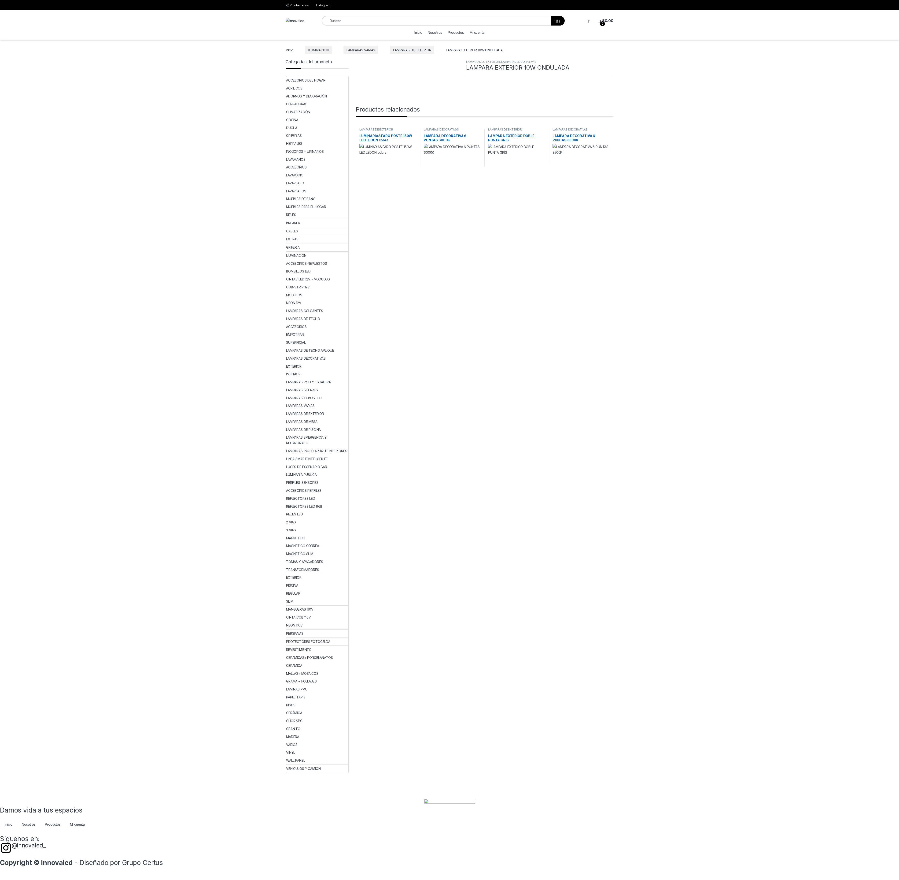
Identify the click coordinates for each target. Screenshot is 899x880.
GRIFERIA (293, 247)
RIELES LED (294, 514)
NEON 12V (293, 303)
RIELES (291, 215)
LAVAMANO (294, 175)
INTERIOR (293, 374)
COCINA (292, 120)
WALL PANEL (295, 760)
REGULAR (293, 593)
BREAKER (293, 223)
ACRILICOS (294, 88)
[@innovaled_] (6, 848)
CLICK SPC (294, 721)
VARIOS (292, 745)
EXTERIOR (294, 366)
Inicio (418, 32)
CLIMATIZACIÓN (298, 112)
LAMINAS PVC (296, 689)
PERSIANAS (294, 633)
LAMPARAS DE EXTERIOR (412, 50)
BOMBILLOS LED (298, 271)
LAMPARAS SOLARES (302, 390)
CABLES (292, 231)
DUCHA (291, 128)
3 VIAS (291, 530)
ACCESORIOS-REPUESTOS (306, 263)
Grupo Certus (142, 863)
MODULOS (294, 295)
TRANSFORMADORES (302, 570)
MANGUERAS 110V (299, 609)
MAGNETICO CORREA (302, 546)
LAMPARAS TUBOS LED (303, 398)
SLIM (289, 601)
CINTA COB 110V (298, 617)
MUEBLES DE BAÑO (301, 199)
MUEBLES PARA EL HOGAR (306, 207)
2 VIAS (291, 522)
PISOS (290, 705)
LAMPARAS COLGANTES (304, 311)
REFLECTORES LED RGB (304, 506)
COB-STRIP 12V (298, 287)
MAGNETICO (295, 538)
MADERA (292, 737)
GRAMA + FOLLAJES (301, 681)
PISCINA (292, 585)
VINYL (290, 752)
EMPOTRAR (295, 334)
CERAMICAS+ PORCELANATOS (309, 658)
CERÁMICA (294, 713)
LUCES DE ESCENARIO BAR (306, 467)
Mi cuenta (477, 32)
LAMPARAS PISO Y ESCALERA (308, 382)
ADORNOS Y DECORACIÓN (306, 96)
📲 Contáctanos (297, 5)
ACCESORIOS (296, 167)
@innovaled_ (28, 845)
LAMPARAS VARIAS (360, 50)
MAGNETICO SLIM (299, 554)
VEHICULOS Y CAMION (303, 769)
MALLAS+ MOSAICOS (302, 673)
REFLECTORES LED (300, 498)
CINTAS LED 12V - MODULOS (308, 279)
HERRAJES (294, 143)
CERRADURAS (296, 104)
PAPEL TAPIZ (295, 697)
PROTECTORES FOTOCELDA (308, 642)
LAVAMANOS (296, 159)
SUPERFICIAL (296, 342)
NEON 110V (294, 625)
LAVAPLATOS (296, 191)
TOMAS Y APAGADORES (304, 562)
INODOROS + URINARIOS (305, 151)
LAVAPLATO (295, 183)
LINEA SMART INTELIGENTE (307, 459)
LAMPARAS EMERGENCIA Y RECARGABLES (306, 440)
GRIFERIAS (294, 136)
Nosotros (435, 32)
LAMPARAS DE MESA (301, 422)
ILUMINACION (318, 50)
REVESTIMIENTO (299, 650)
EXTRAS (292, 239)
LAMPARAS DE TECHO (303, 319)
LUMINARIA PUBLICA (301, 475)
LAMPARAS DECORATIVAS (518, 61)
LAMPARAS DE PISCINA (303, 430)
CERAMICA (294, 665)
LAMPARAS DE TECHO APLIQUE (310, 350)
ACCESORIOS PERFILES (303, 490)
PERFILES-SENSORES (302, 483)
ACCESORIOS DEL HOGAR (305, 80)
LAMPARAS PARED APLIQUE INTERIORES (316, 451)
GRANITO (293, 729)
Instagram (323, 5)
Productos (456, 32)
